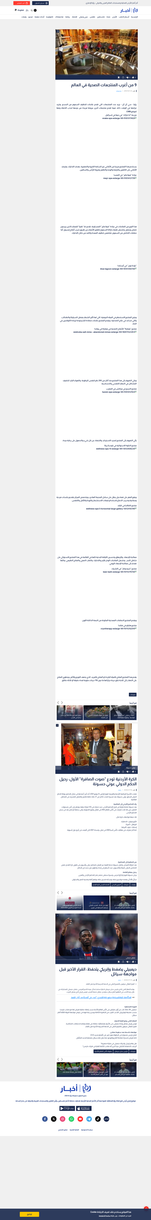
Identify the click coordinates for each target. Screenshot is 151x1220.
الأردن (114, 17)
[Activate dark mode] (33, 10)
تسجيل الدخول (39, 3)
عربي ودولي (83, 17)
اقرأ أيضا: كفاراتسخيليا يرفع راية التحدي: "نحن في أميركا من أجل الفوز (101, 997)
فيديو (30, 17)
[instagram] (62, 1119)
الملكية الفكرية (74, 1130)
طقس (92, 17)
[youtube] (80, 1119)
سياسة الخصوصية (104, 1216)
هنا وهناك (59, 17)
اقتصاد (74, 17)
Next (58, 702)
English (21, 10)
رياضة (67, 17)
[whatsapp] (71, 1119)
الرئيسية (134, 17)
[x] (53, 1119)
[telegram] (89, 1119)
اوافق (29, 1214)
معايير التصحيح (63, 1130)
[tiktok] (98, 1119)
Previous (62, 702)
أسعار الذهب (124, 17)
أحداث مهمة (39, 17)
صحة (108, 17)
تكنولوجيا (49, 17)
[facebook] (45, 1119)
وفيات (23, 17)
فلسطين (101, 17)
